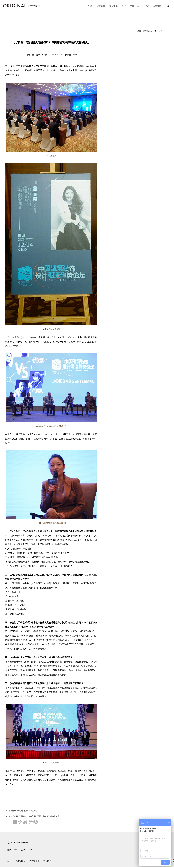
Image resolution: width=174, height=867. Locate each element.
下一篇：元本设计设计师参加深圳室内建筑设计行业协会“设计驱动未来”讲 (32, 816)
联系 (147, 6)
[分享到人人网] (35, 822)
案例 (124, 6)
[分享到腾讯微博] (30, 822)
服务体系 (113, 6)
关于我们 (100, 6)
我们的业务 (34, 861)
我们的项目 (20, 861)
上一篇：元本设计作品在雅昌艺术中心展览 (21, 811)
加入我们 (47, 861)
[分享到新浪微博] (25, 822)
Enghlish (157, 6)
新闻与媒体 (135, 6)
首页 (90, 6)
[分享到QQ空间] (20, 822)
